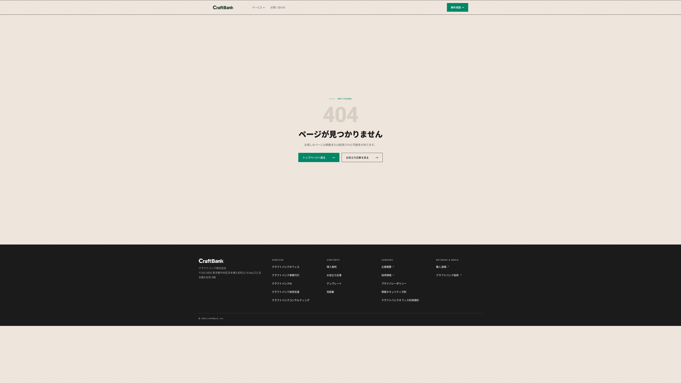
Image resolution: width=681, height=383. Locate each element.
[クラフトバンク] (223, 7)
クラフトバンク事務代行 (286, 275)
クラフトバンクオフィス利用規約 (400, 300)
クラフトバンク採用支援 (286, 291)
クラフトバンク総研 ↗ (449, 275)
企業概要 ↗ (388, 266)
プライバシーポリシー (393, 283)
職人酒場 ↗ (442, 266)
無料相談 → (457, 7)
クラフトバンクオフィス (286, 266)
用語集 (330, 291)
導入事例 (332, 266)
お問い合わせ (277, 7)
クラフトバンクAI (282, 283)
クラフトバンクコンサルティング (290, 300)
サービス (258, 7)
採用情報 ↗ (388, 275)
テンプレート (334, 283)
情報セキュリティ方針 (393, 291)
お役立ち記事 (334, 275)
